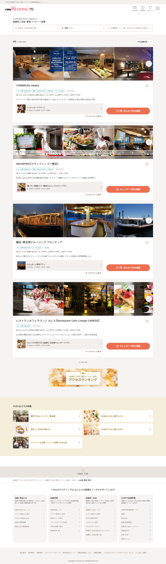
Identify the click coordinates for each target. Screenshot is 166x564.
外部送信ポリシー (69, 553)
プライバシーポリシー (53, 553)
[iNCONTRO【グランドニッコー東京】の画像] (83, 142)
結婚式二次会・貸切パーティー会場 (57, 480)
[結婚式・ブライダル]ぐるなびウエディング (28, 480)
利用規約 (31, 553)
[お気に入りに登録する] (147, 86)
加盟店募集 (97, 553)
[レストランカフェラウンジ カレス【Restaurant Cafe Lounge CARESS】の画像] (83, 299)
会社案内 (23, 553)
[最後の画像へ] (149, 64)
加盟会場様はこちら (84, 553)
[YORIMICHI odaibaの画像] (83, 64)
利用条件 (40, 553)
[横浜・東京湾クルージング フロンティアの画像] (83, 220)
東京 (73, 480)
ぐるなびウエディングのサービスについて (118, 553)
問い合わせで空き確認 (130, 111)
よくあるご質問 (140, 553)
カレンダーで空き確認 (130, 189)
